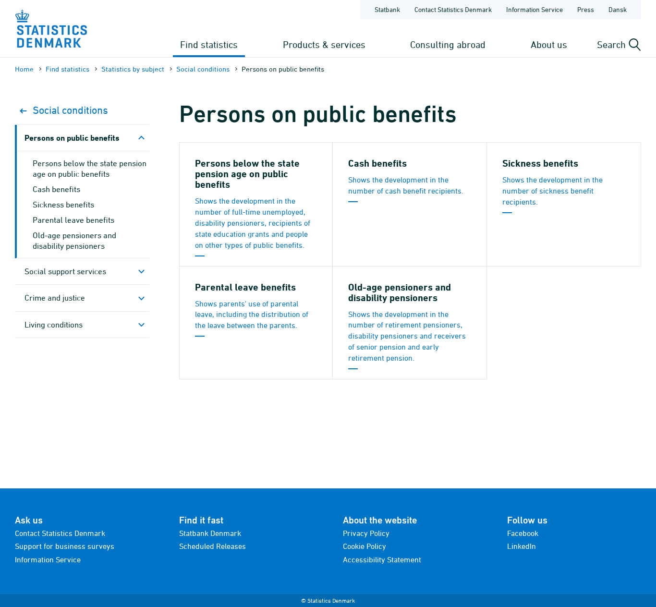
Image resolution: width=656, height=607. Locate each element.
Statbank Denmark (210, 533)
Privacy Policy (366, 533)
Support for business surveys (64, 546)
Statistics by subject (132, 69)
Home (24, 69)
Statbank (387, 9)
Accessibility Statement (382, 559)
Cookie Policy (364, 546)
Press (585, 9)
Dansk (617, 9)
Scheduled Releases (212, 546)
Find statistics (209, 44)
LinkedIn (521, 546)
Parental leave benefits (73, 220)
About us (549, 44)
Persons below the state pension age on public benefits (89, 168)
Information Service (534, 9)
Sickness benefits (63, 204)
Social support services (65, 271)
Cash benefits (56, 189)
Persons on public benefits (72, 138)
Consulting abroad (448, 44)
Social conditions (203, 69)
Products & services (324, 44)
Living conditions (53, 324)
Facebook (522, 533)
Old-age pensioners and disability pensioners (74, 241)
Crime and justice (54, 298)
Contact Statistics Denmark (453, 9)
